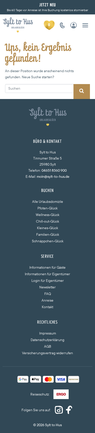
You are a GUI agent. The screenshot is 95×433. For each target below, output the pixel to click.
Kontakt (47, 307)
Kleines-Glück (47, 228)
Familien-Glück (47, 234)
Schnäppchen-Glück (47, 241)
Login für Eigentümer (47, 280)
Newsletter (47, 287)
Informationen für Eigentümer (47, 274)
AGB (47, 346)
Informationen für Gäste (47, 267)
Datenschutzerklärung (47, 340)
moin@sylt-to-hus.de (53, 176)
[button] (85, 25)
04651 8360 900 (54, 170)
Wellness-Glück (47, 214)
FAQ (47, 293)
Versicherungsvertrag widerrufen (47, 353)
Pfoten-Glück (47, 208)
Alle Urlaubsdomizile (47, 201)
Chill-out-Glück (47, 221)
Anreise (47, 300)
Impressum (47, 333)
